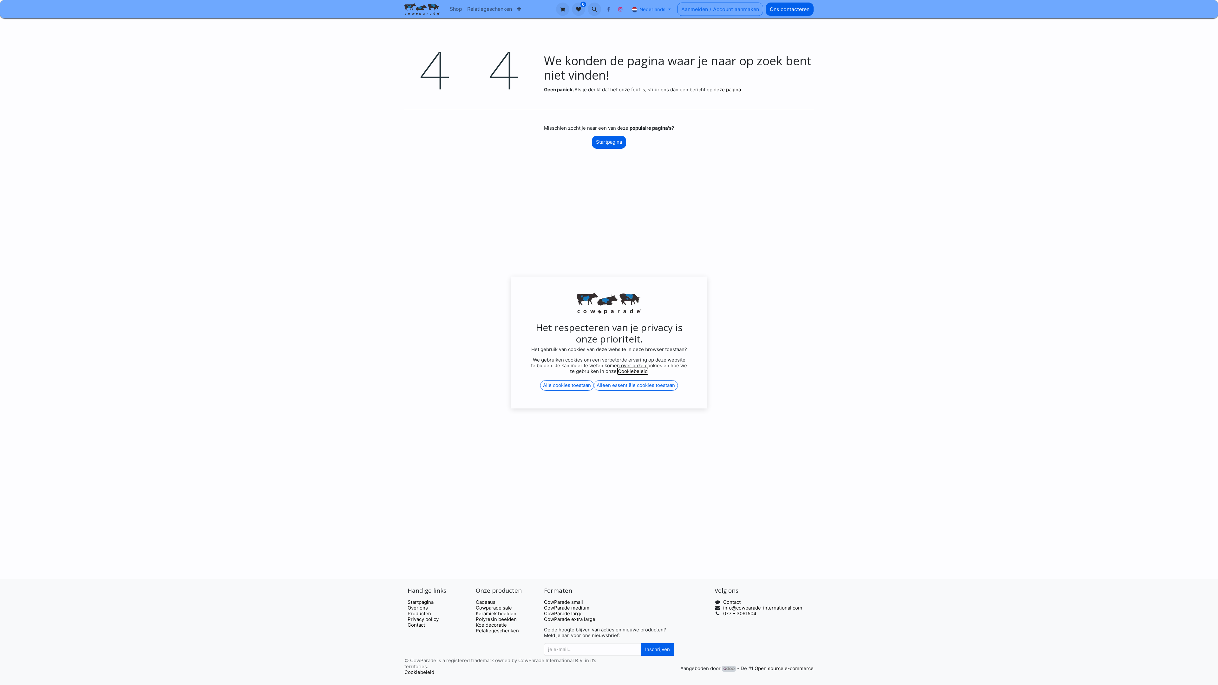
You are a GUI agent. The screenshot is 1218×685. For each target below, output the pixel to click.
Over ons (418, 608)
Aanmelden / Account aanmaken (720, 9)
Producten (419, 613)
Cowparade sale (494, 608)
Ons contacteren (789, 9)
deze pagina (727, 90)
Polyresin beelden (496, 619)
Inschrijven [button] (657, 649)
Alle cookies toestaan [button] (567, 385)
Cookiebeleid (419, 672)
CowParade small (563, 602)
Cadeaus (485, 602)
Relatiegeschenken (497, 631)
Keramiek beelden (496, 613)
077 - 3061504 (739, 613)
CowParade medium (566, 608)
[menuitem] (456, 9)
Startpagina (609, 142)
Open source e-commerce (784, 668)
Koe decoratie (491, 625)
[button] (594, 9)
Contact (416, 625)
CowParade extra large (569, 619)
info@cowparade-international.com (762, 608)
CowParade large (564, 613)
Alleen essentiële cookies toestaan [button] (636, 385)
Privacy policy (423, 619)
